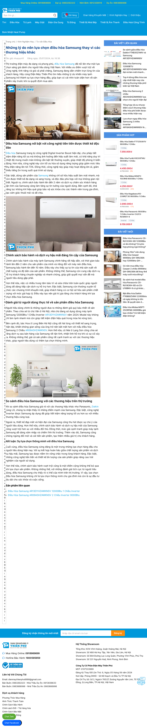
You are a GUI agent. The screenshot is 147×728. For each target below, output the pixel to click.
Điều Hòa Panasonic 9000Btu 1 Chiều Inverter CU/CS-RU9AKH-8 (133, 214)
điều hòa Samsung (64, 63)
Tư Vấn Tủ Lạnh (5, 373)
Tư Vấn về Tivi (5, 606)
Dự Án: (110, 3)
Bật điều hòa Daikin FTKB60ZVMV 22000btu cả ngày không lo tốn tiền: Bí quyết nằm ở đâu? (135, 299)
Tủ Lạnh (27, 22)
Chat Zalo (9, 716)
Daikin (95, 406)
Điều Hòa (14, 22)
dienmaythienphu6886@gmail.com (24, 679)
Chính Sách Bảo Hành (12, 704)
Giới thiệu (136, 15)
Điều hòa (10, 153)
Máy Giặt (40, 22)
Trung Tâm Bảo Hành (5, 166)
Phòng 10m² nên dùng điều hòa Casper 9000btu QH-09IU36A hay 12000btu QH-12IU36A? (134, 258)
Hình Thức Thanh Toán (13, 701)
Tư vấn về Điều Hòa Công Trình (5, 509)
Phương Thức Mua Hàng (13, 698)
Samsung (43, 175)
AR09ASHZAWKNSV (36, 330)
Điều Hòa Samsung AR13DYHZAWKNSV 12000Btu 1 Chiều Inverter (44, 491)
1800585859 (33, 657)
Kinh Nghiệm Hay (118, 15)
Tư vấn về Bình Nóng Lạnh (5, 447)
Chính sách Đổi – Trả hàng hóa (16, 708)
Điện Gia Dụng (55, 22)
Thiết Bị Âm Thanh (110, 22)
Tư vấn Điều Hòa (44, 41)
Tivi (4, 22)
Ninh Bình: (84, 3)
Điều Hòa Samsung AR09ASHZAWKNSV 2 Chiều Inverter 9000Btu (44, 495)
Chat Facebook (12, 723)
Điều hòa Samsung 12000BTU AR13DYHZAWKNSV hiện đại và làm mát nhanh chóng (135, 69)
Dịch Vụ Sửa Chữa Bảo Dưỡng (5, 72)
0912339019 (96, 3)
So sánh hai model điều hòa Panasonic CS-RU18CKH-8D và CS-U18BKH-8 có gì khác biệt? (134, 285)
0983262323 (68, 3)
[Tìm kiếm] (54, 15)
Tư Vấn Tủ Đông (5, 340)
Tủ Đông (71, 22)
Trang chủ (10, 41)
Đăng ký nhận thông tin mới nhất (40, 633)
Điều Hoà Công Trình (134, 22)
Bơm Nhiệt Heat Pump (13, 32)
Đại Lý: (58, 3)
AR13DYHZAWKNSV (56, 314)
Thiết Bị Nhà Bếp (88, 22)
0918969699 (44, 3)
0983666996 (120, 3)
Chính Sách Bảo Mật (11, 711)
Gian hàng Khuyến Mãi (94, 15)
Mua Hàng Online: (29, 3)
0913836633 (49, 683)
